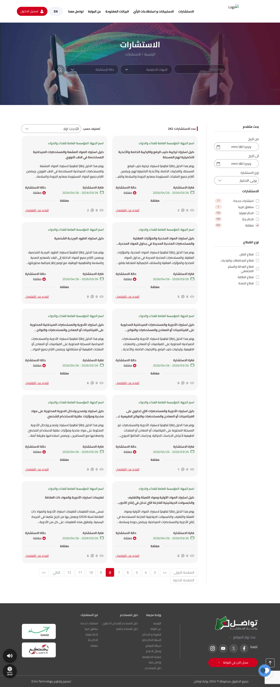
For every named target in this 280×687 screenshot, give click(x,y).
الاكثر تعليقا (92, 634)
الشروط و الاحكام (151, 634)
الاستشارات (186, 11)
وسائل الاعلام (153, 651)
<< (165, 572)
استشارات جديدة (89, 623)
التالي (56, 572)
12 (69, 572)
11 (80, 572)
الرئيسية (149, 54)
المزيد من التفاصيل (127, 210)
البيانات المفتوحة (117, 11)
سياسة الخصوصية (151, 657)
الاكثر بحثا (93, 640)
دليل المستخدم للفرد (127, 629)
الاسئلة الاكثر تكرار (151, 640)
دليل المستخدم (153, 668)
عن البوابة (94, 11)
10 (91, 572)
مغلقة (94, 646)
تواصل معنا (76, 11)
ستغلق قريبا (91, 629)
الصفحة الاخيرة (183, 580)
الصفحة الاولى (184, 572)
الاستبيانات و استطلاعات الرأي (153, 11)
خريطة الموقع (153, 646)
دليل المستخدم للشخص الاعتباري (120, 623)
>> (44, 572)
